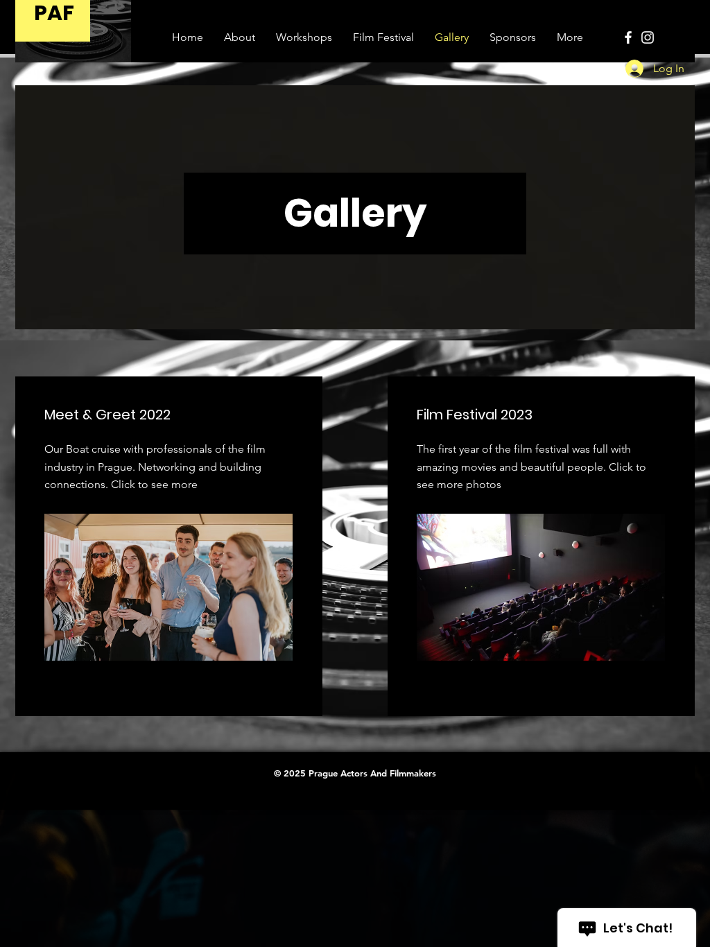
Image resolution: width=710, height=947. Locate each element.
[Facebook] (628, 37)
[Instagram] (647, 37)
